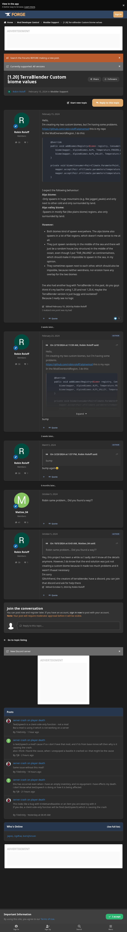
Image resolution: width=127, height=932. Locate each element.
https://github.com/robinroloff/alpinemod (65, 129)
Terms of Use (47, 919)
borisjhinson (29, 835)
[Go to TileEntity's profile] (8, 721)
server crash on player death (29, 720)
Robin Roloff (19, 91)
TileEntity (21, 732)
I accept (116, 916)
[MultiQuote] (44, 318)
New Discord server (20, 651)
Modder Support (59, 91)
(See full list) (113, 826)
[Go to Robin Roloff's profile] (9, 91)
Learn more (6, 5)
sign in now (76, 612)
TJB (17, 755)
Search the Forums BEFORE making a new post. (34, 57)
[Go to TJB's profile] (8, 741)
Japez (10, 835)
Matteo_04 (21, 512)
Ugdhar (18, 835)
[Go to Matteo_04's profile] (21, 500)
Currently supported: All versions (27, 66)
